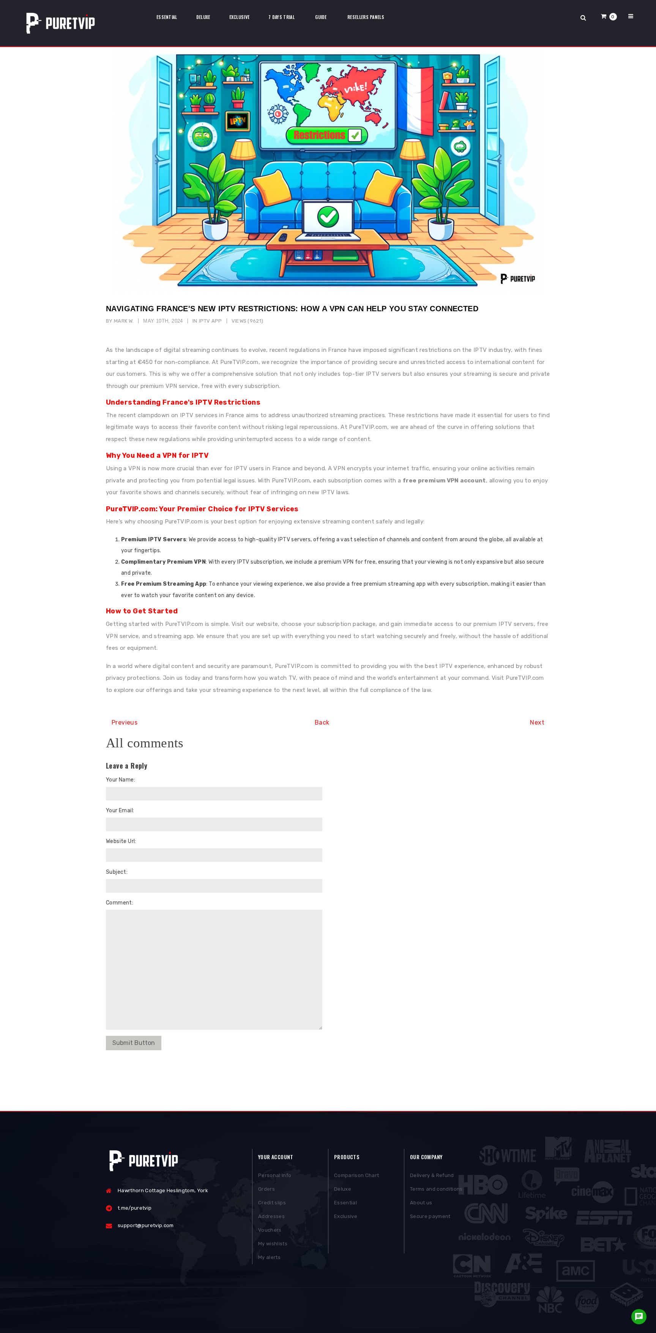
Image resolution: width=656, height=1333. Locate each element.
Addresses (271, 1216)
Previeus (124, 722)
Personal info (274, 1175)
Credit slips (272, 1202)
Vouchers (270, 1230)
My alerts (269, 1257)
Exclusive (345, 1216)
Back (322, 722)
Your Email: (120, 810)
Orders (266, 1189)
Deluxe (342, 1189)
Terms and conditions (436, 1189)
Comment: (119, 903)
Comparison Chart (356, 1175)
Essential (345, 1202)
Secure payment (430, 1216)
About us (421, 1202)
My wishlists (272, 1243)
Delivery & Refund (432, 1175)
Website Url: (121, 841)
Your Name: (120, 780)
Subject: (117, 872)
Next (537, 722)
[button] (609, 16)
